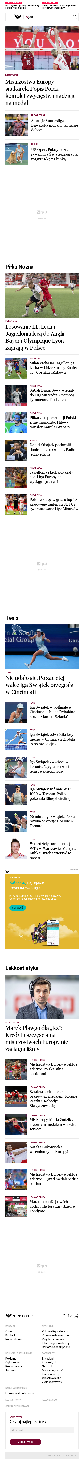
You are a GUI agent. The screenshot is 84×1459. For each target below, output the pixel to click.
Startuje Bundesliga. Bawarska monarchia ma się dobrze (54, 125)
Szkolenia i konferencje (19, 1393)
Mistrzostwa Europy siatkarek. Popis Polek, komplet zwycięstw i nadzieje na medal (40, 92)
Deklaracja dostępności (56, 1347)
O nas (9, 1331)
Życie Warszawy (52, 1382)
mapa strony (13, 1400)
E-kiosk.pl (48, 1358)
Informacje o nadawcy (55, 1343)
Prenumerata (13, 1366)
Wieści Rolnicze (51, 1378)
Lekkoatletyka (21, 968)
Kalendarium (49, 1400)
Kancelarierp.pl (51, 1374)
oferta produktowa (17, 1406)
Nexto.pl (47, 1366)
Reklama (10, 1358)
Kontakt (10, 1335)
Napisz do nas (14, 1339)
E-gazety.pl (49, 1362)
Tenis (11, 618)
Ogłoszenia (12, 1362)
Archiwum (11, 1370)
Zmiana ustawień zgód (56, 1335)
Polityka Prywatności (55, 1331)
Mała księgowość (52, 1370)
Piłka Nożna (19, 267)
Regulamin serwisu (53, 1339)
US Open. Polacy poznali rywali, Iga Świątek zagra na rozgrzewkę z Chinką (54, 154)
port (29, 17)
